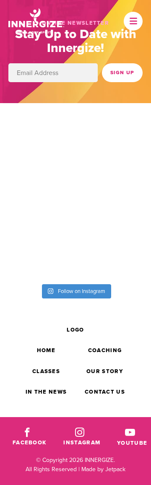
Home (46, 350)
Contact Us (105, 392)
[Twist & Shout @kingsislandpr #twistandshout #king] (38, 129)
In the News (46, 392)
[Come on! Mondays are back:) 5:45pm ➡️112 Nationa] (113, 171)
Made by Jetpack (103, 469)
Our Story (104, 371)
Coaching (105, 350)
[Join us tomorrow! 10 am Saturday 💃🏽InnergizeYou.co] (38, 214)
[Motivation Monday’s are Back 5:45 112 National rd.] (38, 171)
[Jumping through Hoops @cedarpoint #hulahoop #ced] (113, 256)
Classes (46, 371)
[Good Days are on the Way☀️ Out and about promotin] (38, 256)
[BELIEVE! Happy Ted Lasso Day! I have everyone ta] (113, 214)
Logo (75, 330)
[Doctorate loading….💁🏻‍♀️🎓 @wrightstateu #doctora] (113, 129)
